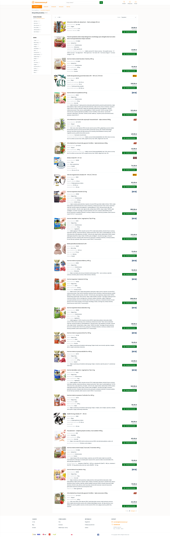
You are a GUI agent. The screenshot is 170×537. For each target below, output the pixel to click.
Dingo (36, 58)
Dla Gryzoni (37, 25)
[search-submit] (101, 2)
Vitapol (36, 44)
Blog (33, 524)
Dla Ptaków (37, 31)
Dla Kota (37, 23)
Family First (37, 52)
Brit (35, 60)
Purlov (36, 68)
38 (59, 17)
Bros (35, 72)
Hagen (36, 64)
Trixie (36, 40)
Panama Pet (37, 66)
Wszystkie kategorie (41, 18)
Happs (36, 46)
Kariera (86, 527)
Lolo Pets (37, 62)
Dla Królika (37, 27)
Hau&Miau (37, 48)
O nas (33, 522)
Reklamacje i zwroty (63, 527)
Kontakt (34, 527)
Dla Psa (37, 21)
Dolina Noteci (38, 54)
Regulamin (87, 522)
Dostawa (61, 524)
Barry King (37, 42)
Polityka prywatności (89, 524)
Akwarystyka (37, 29)
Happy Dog (37, 56)
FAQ (59, 522)
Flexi (36, 50)
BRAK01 (36, 70)
